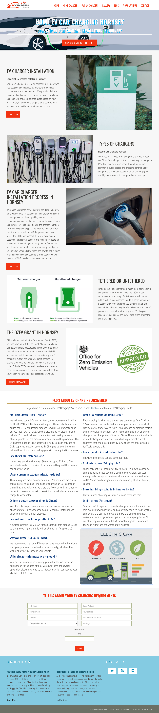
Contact (145, 5)
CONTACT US (13, 114)
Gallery (106, 5)
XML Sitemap (136, 709)
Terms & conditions (123, 709)
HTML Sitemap (147, 709)
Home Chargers (71, 5)
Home (56, 5)
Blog (116, 5)
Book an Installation (17, 382)
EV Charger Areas (96, 709)
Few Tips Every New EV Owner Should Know (28, 671)
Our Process (109, 709)
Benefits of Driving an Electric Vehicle (75, 671)
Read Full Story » (12, 700)
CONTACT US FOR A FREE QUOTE (79, 43)
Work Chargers (90, 5)
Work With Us (130, 5)
